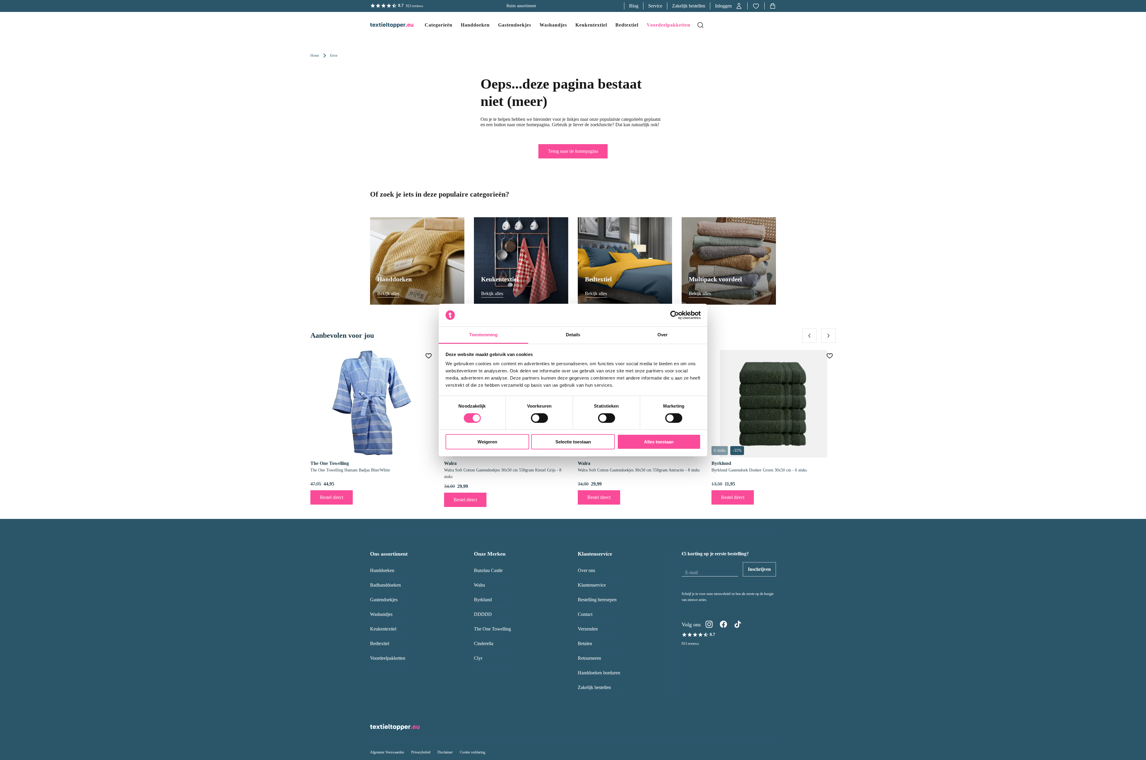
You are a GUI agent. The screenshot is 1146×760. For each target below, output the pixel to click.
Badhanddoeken (385, 585)
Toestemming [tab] (483, 334)
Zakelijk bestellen (688, 5)
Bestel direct (331, 497)
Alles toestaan (659, 441)
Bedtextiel (379, 643)
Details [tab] (573, 334)
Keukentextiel (383, 628)
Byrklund (483, 599)
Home (314, 55)
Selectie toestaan (573, 441)
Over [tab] (662, 334)
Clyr (478, 658)
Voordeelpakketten (387, 658)
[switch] (539, 418)
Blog (633, 5)
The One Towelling (492, 628)
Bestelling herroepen (597, 599)
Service (655, 5)
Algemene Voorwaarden (387, 752)
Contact (585, 614)
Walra (479, 585)
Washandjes (381, 614)
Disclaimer (445, 752)
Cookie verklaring (472, 752)
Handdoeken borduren (599, 672)
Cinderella (483, 643)
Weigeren (487, 441)
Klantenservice (592, 585)
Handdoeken (382, 570)
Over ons (586, 570)
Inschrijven (759, 569)
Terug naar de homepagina (573, 151)
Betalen (585, 643)
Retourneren (589, 658)
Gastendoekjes (384, 599)
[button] (729, 6)
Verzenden (588, 628)
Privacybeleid (420, 752)
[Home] (385, 25)
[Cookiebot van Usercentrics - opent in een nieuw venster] (675, 315)
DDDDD (483, 614)
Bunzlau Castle (488, 570)
